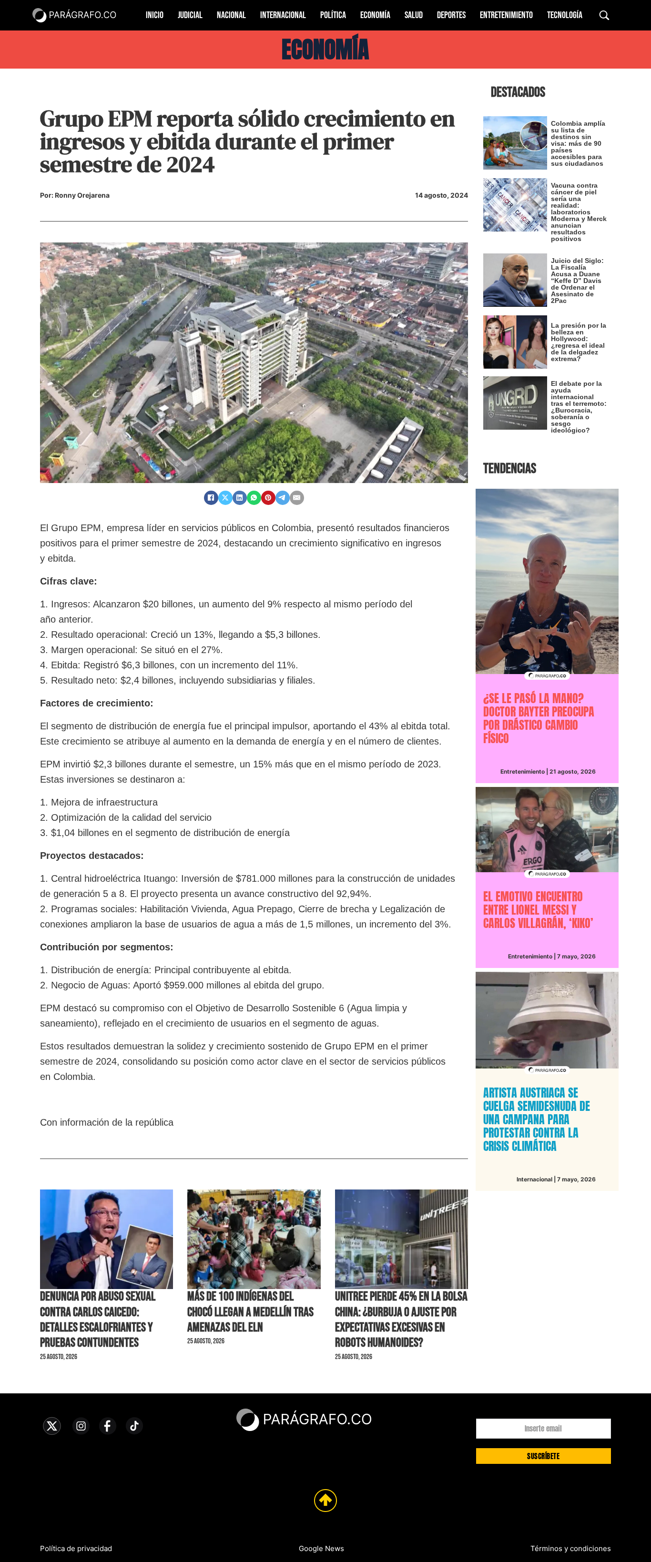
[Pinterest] (268, 498)
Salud (414, 15)
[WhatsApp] (254, 498)
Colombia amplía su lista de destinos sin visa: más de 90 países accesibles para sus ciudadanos (578, 143)
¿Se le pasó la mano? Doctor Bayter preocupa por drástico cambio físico (538, 718)
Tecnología (564, 15)
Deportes (451, 15)
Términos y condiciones (570, 1548)
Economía (375, 15)
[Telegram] (282, 498)
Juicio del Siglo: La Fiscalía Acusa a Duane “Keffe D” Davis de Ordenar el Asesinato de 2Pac (577, 280)
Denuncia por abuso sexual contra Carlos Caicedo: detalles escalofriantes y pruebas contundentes (97, 1319)
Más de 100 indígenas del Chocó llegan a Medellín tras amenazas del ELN (250, 1312)
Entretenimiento (506, 15)
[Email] (297, 498)
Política (333, 15)
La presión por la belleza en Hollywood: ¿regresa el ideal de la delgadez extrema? (578, 342)
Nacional (231, 15)
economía (325, 49)
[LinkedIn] (240, 498)
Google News (321, 1548)
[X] (225, 498)
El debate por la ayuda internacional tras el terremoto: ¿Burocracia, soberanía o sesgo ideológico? (579, 407)
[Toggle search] (604, 15)
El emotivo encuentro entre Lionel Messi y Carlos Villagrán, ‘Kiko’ (538, 910)
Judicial (190, 15)
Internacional (283, 15)
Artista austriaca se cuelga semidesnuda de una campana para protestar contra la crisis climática (536, 1119)
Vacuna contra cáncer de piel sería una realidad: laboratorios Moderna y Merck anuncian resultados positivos (579, 211)
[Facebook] (211, 498)
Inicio (154, 15)
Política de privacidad (76, 1548)
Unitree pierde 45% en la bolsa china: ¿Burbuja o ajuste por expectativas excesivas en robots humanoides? (401, 1319)
